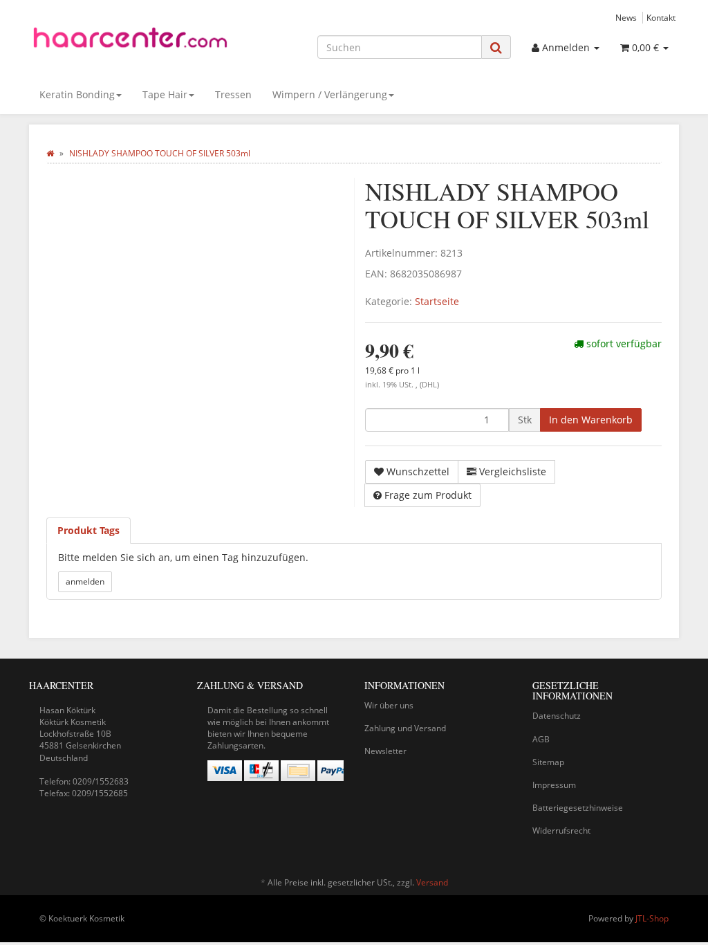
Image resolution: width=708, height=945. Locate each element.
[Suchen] (496, 47)
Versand (432, 882)
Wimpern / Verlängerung (329, 94)
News (626, 17)
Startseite (437, 301)
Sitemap (548, 762)
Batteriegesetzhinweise (577, 808)
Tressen (233, 94)
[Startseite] (50, 153)
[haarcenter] (130, 41)
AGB (541, 739)
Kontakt (661, 17)
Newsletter (385, 751)
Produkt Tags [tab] (88, 530)
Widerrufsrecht (561, 830)
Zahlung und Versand (405, 728)
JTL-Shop (652, 918)
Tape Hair (164, 94)
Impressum (554, 785)
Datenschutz (556, 716)
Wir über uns (388, 705)
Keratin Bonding (77, 94)
